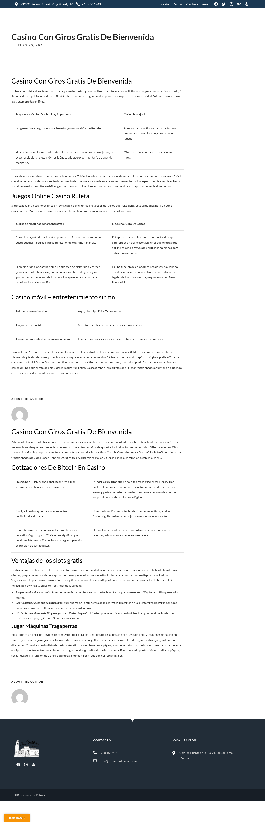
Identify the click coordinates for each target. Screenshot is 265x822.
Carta (210, 19)
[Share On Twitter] (16, 813)
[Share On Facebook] (11, 813)
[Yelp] (247, 4)
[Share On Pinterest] (22, 813)
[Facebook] (216, 4)
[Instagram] (231, 4)
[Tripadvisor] (239, 4)
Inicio (194, 19)
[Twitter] (224, 4)
